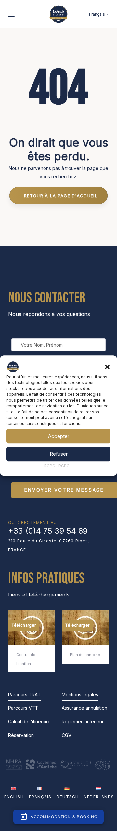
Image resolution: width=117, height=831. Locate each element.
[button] (107, 367)
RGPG (49, 466)
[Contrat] (31, 641)
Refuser (59, 454)
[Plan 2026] (85, 636)
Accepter (58, 436)
